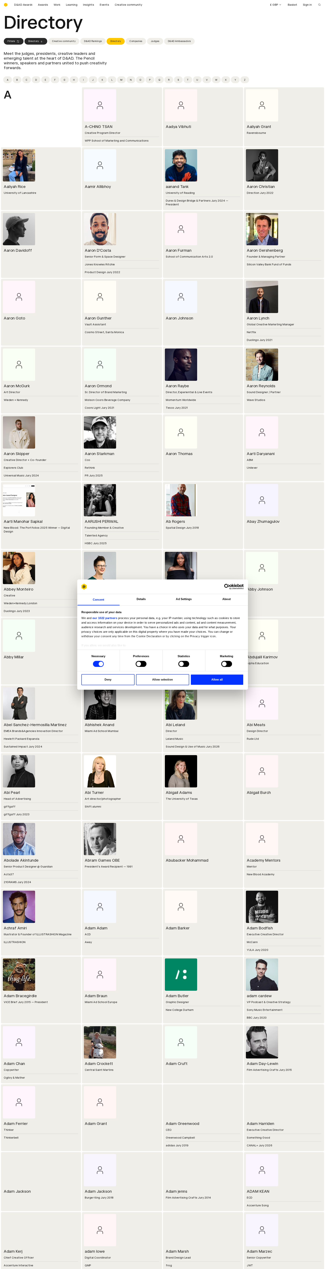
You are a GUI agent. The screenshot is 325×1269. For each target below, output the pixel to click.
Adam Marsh (177, 1251)
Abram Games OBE (102, 860)
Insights (88, 4)
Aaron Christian (261, 186)
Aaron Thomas (179, 453)
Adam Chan (14, 1063)
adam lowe (95, 1251)
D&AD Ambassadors (179, 41)
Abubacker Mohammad (187, 860)
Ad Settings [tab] (184, 599)
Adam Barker (178, 928)
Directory (33, 41)
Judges (155, 41)
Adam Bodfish (260, 928)
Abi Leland (175, 724)
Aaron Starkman (99, 453)
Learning (71, 4)
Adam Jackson (17, 1191)
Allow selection (162, 679)
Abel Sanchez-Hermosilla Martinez (35, 724)
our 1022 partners (104, 618)
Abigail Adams (179, 792)
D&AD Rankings (93, 41)
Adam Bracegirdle (20, 996)
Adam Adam (96, 928)
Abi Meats (256, 724)
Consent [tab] (98, 599)
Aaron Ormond (98, 386)
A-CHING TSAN (98, 126)
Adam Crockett (99, 1063)
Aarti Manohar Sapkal (23, 521)
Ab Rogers (175, 521)
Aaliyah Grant (259, 126)
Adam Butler (177, 996)
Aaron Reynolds (261, 386)
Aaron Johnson (179, 318)
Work (57, 4)
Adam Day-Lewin (262, 1063)
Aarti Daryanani (261, 453)
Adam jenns (176, 1191)
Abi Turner (94, 792)
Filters (11, 41)
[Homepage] (6, 5)
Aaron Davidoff (18, 250)
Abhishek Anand (99, 724)
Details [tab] (141, 599)
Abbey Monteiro (18, 589)
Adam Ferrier (16, 1123)
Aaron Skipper (17, 453)
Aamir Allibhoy (98, 186)
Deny (108, 679)
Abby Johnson (260, 589)
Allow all (217, 679)
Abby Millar (14, 657)
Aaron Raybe (177, 386)
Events (104, 4)
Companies (135, 41)
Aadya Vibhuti (178, 126)
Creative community (128, 4)
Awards (43, 4)
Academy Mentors (264, 860)
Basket (292, 4)
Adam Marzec (259, 1251)
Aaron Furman (178, 250)
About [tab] (226, 599)
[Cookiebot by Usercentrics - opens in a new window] (227, 586)
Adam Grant (96, 1123)
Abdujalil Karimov (262, 657)
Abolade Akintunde (21, 860)
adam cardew (259, 996)
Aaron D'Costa (98, 250)
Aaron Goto (14, 318)
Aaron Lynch (258, 318)
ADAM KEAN (258, 1191)
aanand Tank (177, 186)
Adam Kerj (13, 1251)
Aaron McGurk (17, 386)
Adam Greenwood (182, 1123)
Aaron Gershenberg (265, 250)
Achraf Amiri (15, 928)
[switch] (141, 664)
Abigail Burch (259, 792)
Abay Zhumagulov (263, 521)
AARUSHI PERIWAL (102, 521)
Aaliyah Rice (15, 186)
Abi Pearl (12, 792)
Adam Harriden (260, 1123)
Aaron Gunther (98, 318)
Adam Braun (96, 996)
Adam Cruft (176, 1063)
